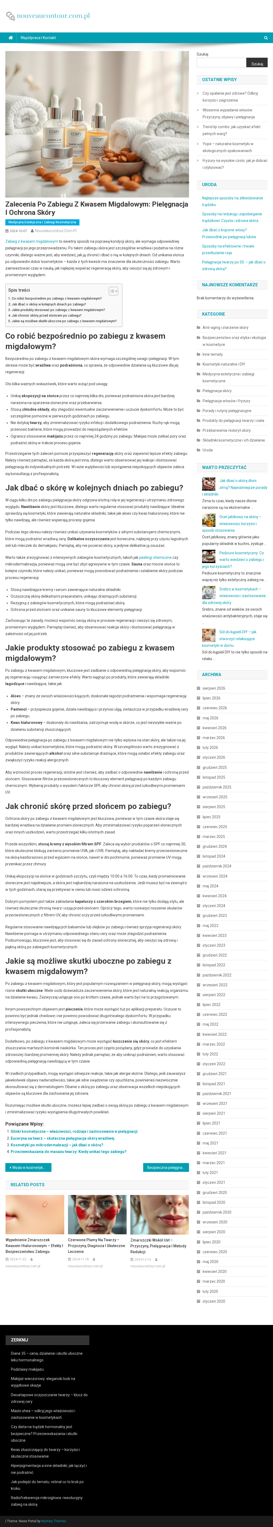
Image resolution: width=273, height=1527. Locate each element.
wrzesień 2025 (215, 797)
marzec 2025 (214, 836)
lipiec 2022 (211, 1004)
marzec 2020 (214, 1281)
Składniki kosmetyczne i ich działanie (234, 440)
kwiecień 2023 (215, 935)
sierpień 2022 (214, 995)
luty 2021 (210, 1173)
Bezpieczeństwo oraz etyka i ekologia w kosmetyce (234, 341)
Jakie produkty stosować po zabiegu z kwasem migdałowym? (58, 310)
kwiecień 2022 (215, 1034)
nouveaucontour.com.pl (56, 231)
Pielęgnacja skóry (217, 391)
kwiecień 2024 (215, 896)
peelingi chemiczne (155, 557)
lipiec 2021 (211, 1123)
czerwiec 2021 (215, 1133)
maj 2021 (210, 1143)
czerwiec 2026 (215, 708)
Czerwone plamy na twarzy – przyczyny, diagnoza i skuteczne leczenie (96, 1246)
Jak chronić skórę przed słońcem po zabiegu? (47, 315)
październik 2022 (217, 975)
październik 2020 (217, 1212)
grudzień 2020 (215, 1192)
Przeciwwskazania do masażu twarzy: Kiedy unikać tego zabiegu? (69, 1152)
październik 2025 (217, 787)
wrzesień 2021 (215, 1103)
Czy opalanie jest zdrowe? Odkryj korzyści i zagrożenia (230, 96)
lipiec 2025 (211, 817)
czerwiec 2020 (215, 1252)
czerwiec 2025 (215, 827)
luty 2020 (210, 1291)
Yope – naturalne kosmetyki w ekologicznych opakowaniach (228, 147)
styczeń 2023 (214, 945)
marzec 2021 (214, 1163)
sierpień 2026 (214, 688)
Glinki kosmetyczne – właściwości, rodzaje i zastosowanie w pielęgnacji (74, 1131)
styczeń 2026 (214, 757)
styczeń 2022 (214, 1064)
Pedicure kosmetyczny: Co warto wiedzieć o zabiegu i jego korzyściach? (233, 559)
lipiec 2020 (211, 1242)
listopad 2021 (214, 1084)
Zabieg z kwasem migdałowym (31, 241)
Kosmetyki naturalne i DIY (224, 364)
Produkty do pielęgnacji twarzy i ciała (233, 420)
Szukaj (202, 54)
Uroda (208, 450)
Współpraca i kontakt (38, 38)
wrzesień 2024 (215, 876)
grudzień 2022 (215, 955)
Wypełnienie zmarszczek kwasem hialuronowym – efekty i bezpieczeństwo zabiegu (34, 1246)
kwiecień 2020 (215, 1271)
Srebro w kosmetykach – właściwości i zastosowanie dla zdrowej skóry (234, 596)
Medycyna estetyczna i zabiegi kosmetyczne (42, 222)
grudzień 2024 (215, 846)
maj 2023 (210, 926)
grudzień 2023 (215, 915)
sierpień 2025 (214, 807)
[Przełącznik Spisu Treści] (111, 291)
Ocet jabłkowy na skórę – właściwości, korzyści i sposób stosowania (231, 523)
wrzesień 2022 (215, 985)
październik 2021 (217, 1094)
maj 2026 (210, 718)
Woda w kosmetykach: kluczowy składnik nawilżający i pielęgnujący (31, 1167)
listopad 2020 (214, 1202)
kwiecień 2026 (215, 728)
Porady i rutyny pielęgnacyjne (227, 411)
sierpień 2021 (214, 1113)
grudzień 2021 (215, 1074)
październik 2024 (217, 866)
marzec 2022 (214, 1044)
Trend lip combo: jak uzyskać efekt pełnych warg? (231, 130)
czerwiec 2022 (215, 1014)
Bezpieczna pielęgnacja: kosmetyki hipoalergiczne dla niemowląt (168, 1167)
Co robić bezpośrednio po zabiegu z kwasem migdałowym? (57, 298)
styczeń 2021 (214, 1182)
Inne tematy (213, 354)
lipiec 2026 (211, 698)
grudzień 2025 (215, 767)
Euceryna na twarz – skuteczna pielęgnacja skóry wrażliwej (62, 1138)
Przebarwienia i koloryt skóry (227, 430)
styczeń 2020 (214, 1301)
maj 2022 (210, 1024)
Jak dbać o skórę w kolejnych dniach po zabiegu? (49, 304)
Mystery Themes (53, 1521)
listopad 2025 (214, 777)
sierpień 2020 (214, 1232)
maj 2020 (210, 1262)
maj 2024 (210, 886)
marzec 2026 (214, 738)
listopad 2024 (214, 856)
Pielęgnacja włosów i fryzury (226, 401)
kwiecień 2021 (215, 1153)
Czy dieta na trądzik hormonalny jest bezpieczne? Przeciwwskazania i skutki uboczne (44, 1433)
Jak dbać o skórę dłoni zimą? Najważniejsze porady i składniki (234, 487)
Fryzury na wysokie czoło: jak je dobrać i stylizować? (235, 164)
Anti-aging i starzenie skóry (225, 327)
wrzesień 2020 (215, 1222)
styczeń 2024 (214, 906)
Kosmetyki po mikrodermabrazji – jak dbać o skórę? (57, 1145)
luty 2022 (210, 1054)
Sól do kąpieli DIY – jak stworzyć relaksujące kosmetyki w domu (229, 638)
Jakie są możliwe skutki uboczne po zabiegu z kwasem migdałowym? (64, 321)
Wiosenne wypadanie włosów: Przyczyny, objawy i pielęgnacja (229, 113)
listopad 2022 (214, 965)
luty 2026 (210, 747)
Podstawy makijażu (27, 1369)
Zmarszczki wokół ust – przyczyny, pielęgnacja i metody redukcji (158, 1246)
